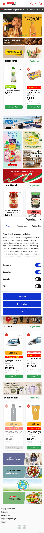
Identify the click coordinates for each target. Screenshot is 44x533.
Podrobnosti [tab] (22, 226)
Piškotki (4, 512)
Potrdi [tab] (8, 226)
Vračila (3, 522)
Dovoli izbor (22, 304)
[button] (11, 3)
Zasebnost (5, 515)
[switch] (38, 272)
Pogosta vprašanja (8, 519)
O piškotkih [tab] (36, 226)
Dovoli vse (22, 296)
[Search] (31, 3)
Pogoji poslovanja (8, 509)
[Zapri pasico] (40, 220)
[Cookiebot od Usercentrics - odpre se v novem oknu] (27, 219)
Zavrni (22, 311)
